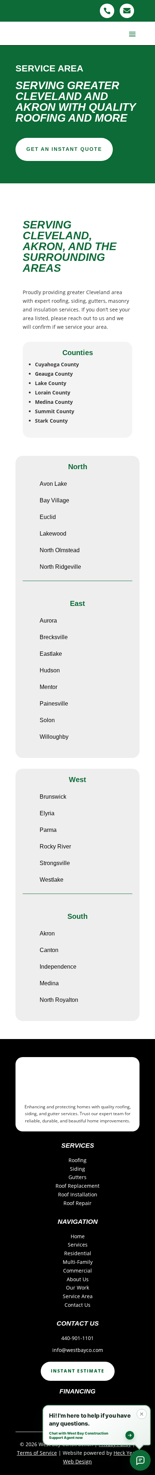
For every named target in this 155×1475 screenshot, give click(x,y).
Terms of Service (37, 1452)
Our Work (77, 1287)
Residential (77, 1253)
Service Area (78, 1296)
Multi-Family (78, 1261)
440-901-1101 (77, 1338)
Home (78, 1236)
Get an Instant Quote (64, 149)
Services (78, 1244)
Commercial (77, 1270)
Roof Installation (77, 1194)
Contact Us (77, 1304)
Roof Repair (77, 1203)
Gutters (77, 1177)
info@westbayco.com (77, 1350)
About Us (78, 1279)
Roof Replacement (77, 1185)
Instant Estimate (78, 1371)
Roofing (77, 1160)
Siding (77, 1168)
